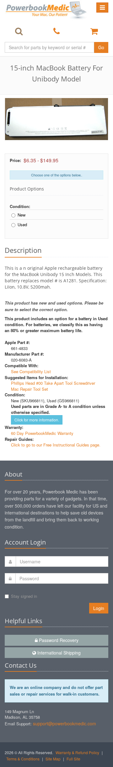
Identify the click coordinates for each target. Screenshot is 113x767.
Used (22, 224)
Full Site (73, 758)
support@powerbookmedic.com (64, 723)
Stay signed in (24, 596)
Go (101, 47)
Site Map (53, 758)
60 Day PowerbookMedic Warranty (42, 433)
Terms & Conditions (23, 758)
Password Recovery (58, 640)
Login (98, 608)
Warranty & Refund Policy (77, 752)
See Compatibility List (31, 371)
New (21, 215)
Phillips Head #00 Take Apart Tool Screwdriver (53, 383)
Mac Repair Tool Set (29, 389)
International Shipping (58, 653)
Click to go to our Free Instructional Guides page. (55, 445)
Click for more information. (36, 419)
